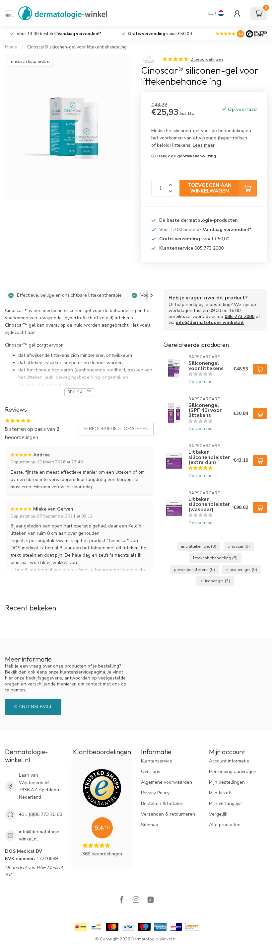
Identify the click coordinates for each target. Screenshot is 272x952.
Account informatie (229, 761)
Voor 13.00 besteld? (59, 34)
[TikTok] (150, 900)
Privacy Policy (155, 793)
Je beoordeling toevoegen (116, 429)
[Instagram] (136, 900)
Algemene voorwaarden (166, 782)
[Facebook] (121, 900)
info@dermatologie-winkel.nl (210, 322)
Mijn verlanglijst (225, 803)
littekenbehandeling (215, 558)
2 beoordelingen (207, 59)
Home (11, 47)
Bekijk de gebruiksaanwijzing (186, 156)
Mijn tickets (221, 793)
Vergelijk (218, 814)
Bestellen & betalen (162, 803)
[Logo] (256, 34)
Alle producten (224, 825)
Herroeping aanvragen (232, 771)
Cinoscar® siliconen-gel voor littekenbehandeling (77, 47)
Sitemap (149, 825)
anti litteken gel (198, 546)
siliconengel (215, 581)
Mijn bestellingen (227, 782)
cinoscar (239, 546)
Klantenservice (33, 706)
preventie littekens (194, 569)
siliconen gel (241, 569)
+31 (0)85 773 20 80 (40, 814)
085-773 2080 (239, 316)
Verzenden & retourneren (168, 814)
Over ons (150, 771)
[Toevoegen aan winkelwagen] (260, 369)
